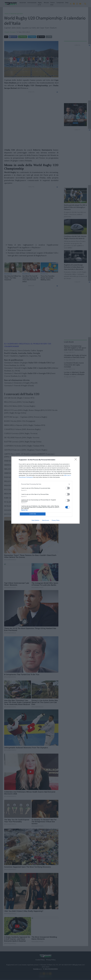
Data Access (45, 520)
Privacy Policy (55, 520)
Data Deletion (35, 520)
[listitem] (45, 484)
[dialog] (45, 490)
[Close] (76, 460)
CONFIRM (32, 514)
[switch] (67, 488)
